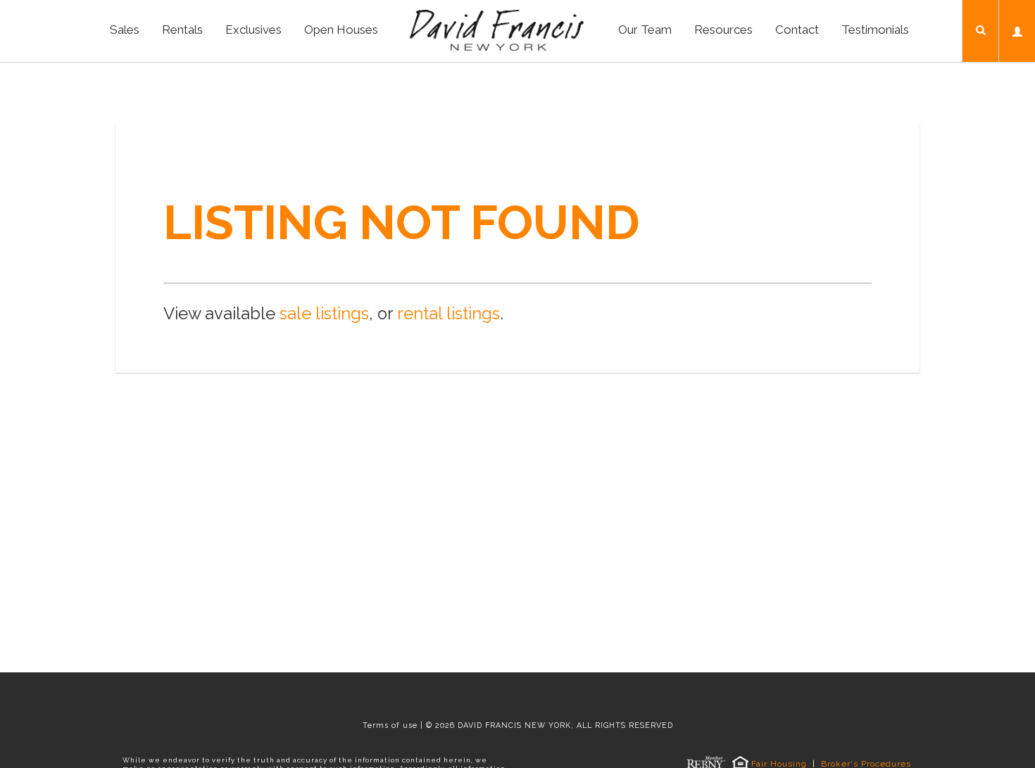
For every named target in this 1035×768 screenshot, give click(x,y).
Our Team (645, 30)
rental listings (448, 314)
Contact (797, 30)
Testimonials (875, 30)
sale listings (324, 314)
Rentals (182, 30)
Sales (124, 30)
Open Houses (341, 30)
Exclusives (253, 30)
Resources (723, 30)
